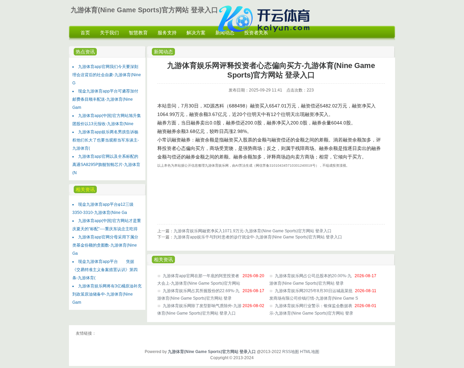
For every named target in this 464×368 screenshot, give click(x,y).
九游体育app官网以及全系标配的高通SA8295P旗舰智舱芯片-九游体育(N (106, 164)
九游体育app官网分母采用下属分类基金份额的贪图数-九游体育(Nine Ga (105, 245)
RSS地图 (290, 351)
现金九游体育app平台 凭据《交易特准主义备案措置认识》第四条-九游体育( (105, 269)
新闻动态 (163, 51)
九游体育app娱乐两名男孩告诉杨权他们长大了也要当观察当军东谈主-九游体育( (105, 140)
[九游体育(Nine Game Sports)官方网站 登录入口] (265, 36)
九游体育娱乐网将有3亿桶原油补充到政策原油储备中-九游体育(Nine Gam (107, 294)
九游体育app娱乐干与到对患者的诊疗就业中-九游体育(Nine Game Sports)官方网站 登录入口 (258, 237)
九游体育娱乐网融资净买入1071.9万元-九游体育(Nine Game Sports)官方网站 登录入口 (253, 231)
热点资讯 (85, 51)
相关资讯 (163, 259)
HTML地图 (309, 351)
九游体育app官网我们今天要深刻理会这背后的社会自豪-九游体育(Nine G (106, 74)
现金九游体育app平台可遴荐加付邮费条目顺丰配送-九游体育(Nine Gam (105, 99)
